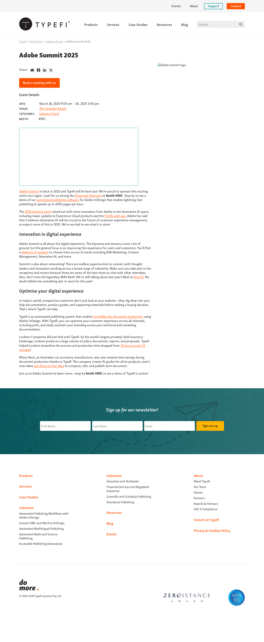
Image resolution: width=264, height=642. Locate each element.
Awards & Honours (206, 503)
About (194, 5)
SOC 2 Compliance (205, 508)
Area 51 (139, 276)
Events (176, 5)
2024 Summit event (38, 211)
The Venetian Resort (52, 108)
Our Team (200, 486)
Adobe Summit (29, 191)
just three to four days (49, 365)
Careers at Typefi (206, 519)
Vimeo (21, 616)
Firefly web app (115, 215)
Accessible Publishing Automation (40, 543)
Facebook (21, 612)
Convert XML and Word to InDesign (42, 522)
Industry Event (49, 113)
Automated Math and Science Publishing (38, 536)
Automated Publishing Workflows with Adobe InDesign (44, 515)
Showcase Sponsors (88, 195)
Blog (184, 24)
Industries (114, 475)
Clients (198, 492)
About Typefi (202, 481)
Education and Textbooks (122, 481)
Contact (236, 5)
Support (213, 5)
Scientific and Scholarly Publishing (128, 496)
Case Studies (138, 24)
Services (113, 24)
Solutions (26, 507)
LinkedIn (21, 607)
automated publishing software (58, 199)
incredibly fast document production (118, 316)
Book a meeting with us (39, 82)
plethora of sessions (35, 252)
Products (91, 24)
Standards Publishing (120, 501)
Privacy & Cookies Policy (212, 530)
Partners (199, 497)
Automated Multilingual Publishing (41, 528)
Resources (164, 24)
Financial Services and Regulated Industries (127, 488)
